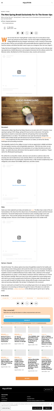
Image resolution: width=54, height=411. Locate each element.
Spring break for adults (43, 298)
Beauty (30, 357)
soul (32, 210)
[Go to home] (7, 388)
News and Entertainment (5, 334)
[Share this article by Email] (31, 33)
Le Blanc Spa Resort (19, 289)
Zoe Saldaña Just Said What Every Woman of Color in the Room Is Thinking (33, 339)
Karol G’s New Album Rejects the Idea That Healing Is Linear (6, 362)
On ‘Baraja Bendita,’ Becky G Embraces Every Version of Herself (20, 339)
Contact (29, 396)
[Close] (51, 404)
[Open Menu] (2, 2)
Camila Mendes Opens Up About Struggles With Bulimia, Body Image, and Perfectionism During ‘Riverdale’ (47, 364)
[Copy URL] (36, 33)
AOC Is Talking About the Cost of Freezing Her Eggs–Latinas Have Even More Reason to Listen (47, 340)
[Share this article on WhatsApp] (18, 33)
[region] (27, 406)
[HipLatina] (27, 2)
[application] (27, 111)
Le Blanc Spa (5, 298)
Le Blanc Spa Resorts (17, 298)
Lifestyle (7, 11)
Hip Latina (11, 27)
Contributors (4, 400)
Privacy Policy (4, 398)
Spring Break (30, 298)
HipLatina (3, 11)
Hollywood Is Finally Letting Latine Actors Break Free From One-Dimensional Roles (20, 363)
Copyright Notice (30, 398)
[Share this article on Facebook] (22, 33)
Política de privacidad (27, 323)
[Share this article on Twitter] (27, 33)
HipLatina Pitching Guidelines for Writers (36, 400)
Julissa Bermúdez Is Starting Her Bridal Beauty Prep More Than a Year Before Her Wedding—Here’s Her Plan (33, 364)
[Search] (52, 2)
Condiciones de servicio (41, 323)
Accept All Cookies (37, 408)
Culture (30, 334)
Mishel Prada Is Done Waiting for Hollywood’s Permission (6, 339)
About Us (3, 396)
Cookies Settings (6, 408)
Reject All (47, 408)
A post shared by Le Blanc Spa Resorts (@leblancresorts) (19, 93)
